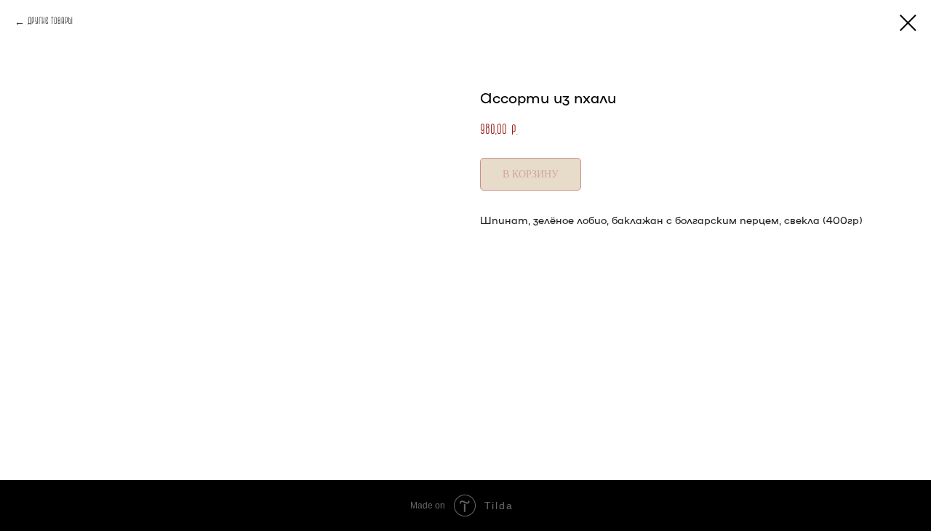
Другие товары (50, 22)
